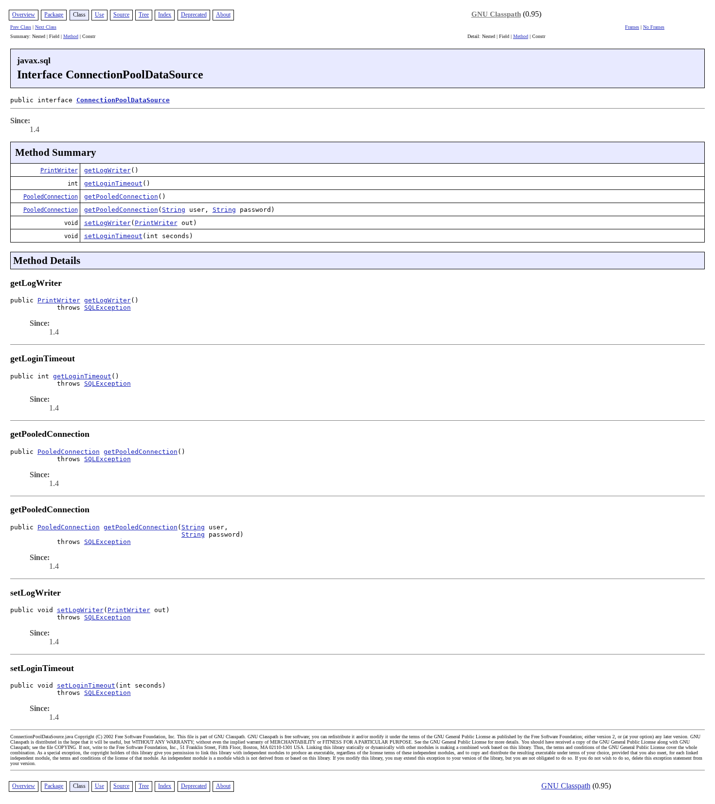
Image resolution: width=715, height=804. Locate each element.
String (173, 209)
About (223, 14)
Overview (23, 14)
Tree (144, 14)
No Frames (653, 27)
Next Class (45, 27)
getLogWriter (107, 170)
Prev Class (20, 27)
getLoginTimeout (113, 183)
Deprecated (194, 14)
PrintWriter (59, 170)
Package (53, 14)
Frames (632, 27)
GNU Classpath (496, 14)
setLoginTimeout (113, 236)
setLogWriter (107, 222)
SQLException (107, 307)
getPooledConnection (121, 196)
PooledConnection (50, 196)
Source (121, 14)
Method (70, 36)
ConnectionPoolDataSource (123, 100)
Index (164, 14)
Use (99, 14)
